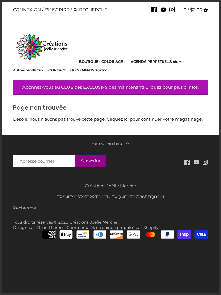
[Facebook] (154, 9)
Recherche (24, 208)
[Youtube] (163, 9)
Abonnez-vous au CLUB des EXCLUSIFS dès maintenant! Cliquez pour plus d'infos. (110, 87)
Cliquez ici (118, 119)
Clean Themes (50, 227)
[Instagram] (172, 9)
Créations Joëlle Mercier (93, 222)
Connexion (27, 9)
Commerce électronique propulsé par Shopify (112, 227)
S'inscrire (57, 9)
